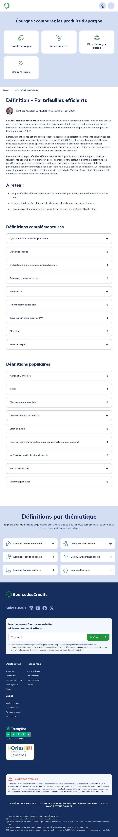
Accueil (6, 90)
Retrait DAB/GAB (19, 468)
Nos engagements (14, 680)
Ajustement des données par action (29, 238)
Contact (30, 684)
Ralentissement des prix (23, 304)
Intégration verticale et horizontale (29, 455)
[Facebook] (44, 608)
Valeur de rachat (19, 251)
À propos (10, 671)
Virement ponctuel (20, 481)
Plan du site (11, 716)
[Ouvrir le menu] (111, 5)
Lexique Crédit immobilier (27, 543)
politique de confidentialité (71, 650)
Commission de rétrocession (25, 415)
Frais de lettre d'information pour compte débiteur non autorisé (44, 441)
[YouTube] (38, 608)
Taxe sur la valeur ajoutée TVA (26, 317)
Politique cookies (13, 712)
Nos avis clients (33, 671)
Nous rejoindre (12, 684)
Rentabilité (16, 291)
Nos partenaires (33, 676)
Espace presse (33, 680)
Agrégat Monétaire (20, 375)
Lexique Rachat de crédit (27, 556)
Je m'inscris (95, 637)
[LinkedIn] (31, 608)
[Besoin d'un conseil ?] (102, 5)
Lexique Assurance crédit (85, 556)
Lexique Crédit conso (83, 543)
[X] (51, 608)
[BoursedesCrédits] (26, 594)
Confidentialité (12, 707)
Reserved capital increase (24, 278)
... (13, 90)
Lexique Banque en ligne (27, 570)
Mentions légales (13, 703)
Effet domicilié (17, 428)
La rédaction (11, 676)
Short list (15, 331)
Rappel (9, 689)
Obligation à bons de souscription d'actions (33, 264)
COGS (13, 388)
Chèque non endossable (23, 402)
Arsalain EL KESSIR (36, 110)
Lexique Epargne (80, 570)
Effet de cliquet (18, 344)
